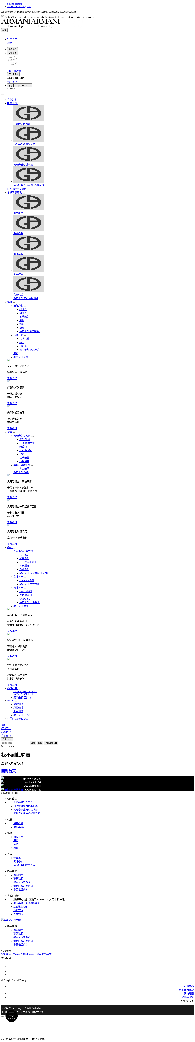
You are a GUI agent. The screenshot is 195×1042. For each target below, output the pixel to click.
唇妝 (15, 844)
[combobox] (15, 743)
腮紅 (15, 848)
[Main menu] (2, 94)
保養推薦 (18, 823)
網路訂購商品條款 (23, 886)
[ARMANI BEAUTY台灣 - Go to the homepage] (45, 26)
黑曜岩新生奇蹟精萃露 (25, 809)
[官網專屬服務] (24, 193)
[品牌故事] (19, 689)
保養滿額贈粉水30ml (38, 1010)
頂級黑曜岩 (19, 827)
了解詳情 (12, 378)
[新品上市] (19, 104)
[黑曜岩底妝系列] (32, 465)
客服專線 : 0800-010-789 (26, 903)
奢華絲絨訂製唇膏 (23, 802)
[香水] (14, 548)
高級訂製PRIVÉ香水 (24, 865)
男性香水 (18, 861)
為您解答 (12, 49)
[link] (12, 64)
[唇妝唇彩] (25, 335)
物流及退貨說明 (21, 882)
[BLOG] (16, 701)
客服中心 (189, 986)
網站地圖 (189, 993)
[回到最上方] (2, 1016)
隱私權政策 (188, 997)
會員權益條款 (20, 889)
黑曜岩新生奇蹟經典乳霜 (26, 813)
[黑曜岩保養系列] (32, 436)
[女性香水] (25, 577)
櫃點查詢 (18, 910)
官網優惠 (12, 53)
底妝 (15, 840)
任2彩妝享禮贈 (27, 1010)
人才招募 (18, 914)
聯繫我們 (18, 878)
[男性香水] (25, 588)
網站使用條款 (186, 990)
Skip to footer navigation (19, 6)
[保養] (14, 432)
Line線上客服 (20, 906)
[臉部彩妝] (25, 306)
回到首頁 (8, 771)
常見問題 (18, 875)
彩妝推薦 (18, 837)
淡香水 (17, 858)
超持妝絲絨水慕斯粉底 (25, 806)
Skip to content (14, 3)
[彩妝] (14, 302)
